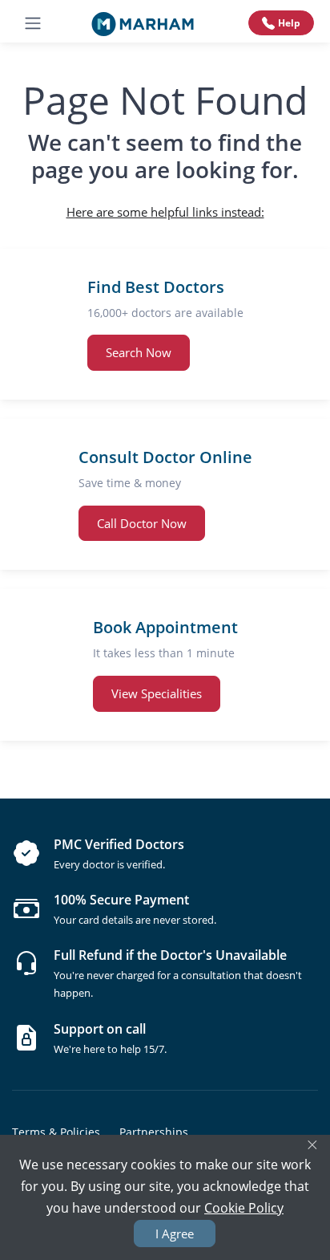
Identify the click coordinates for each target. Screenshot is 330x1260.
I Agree (174, 1233)
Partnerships (153, 1132)
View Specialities (156, 693)
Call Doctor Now (142, 523)
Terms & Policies (56, 1132)
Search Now (138, 352)
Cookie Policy (244, 1208)
